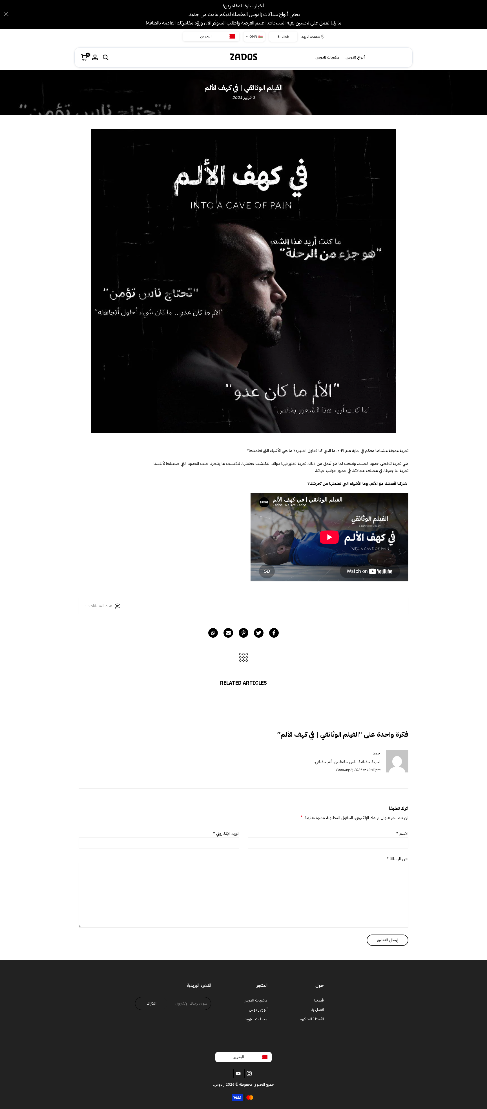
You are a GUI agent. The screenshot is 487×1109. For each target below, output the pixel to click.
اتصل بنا (317, 1009)
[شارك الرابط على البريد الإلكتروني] (228, 633)
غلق (481, 14)
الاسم (402, 833)
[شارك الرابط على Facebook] (274, 633)
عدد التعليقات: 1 (98, 606)
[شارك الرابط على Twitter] (259, 633)
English (283, 36)
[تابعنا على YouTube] (238, 1073)
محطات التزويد (311, 36)
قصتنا (319, 1000)
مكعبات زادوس (327, 57)
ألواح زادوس (355, 57)
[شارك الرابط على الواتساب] (213, 633)
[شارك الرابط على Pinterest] (243, 633)
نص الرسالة (397, 859)
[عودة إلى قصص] (243, 658)
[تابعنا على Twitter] (249, 1073)
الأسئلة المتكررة (312, 1019)
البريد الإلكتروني (226, 833)
